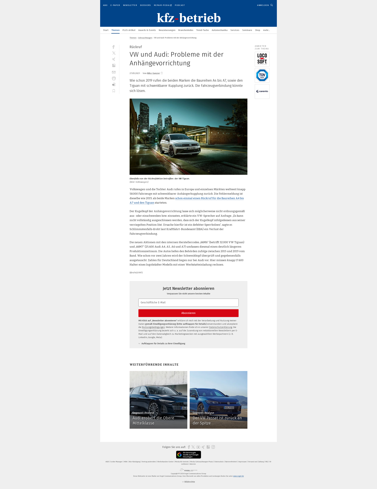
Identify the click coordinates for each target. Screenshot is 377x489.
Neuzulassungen (167, 30)
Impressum (242, 462)
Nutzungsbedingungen (153, 327)
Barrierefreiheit (231, 462)
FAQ (266, 462)
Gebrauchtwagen (145, 38)
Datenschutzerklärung (220, 327)
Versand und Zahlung (256, 462)
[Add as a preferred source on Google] (188, 455)
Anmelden (263, 5)
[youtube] (197, 447)
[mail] (114, 72)
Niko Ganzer (153, 73)
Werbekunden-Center (165, 462)
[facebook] (114, 46)
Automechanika (220, 30)
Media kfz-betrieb (182, 462)
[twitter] (114, 53)
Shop (257, 30)
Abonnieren (188, 313)
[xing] (114, 59)
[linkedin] (114, 65)
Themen (115, 30)
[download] (114, 84)
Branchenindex (185, 30)
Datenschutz (219, 462)
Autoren (193, 464)
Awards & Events (147, 30)
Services (234, 30)
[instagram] (212, 447)
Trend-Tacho (202, 30)
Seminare (247, 30)
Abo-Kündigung (135, 462)
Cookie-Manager (116, 462)
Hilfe (126, 462)
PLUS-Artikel (129, 30)
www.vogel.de (238, 476)
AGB (107, 462)
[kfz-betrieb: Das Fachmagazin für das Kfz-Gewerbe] (105, 30)
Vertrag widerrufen (149, 462)
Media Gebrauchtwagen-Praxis (201, 462)
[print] (114, 78)
